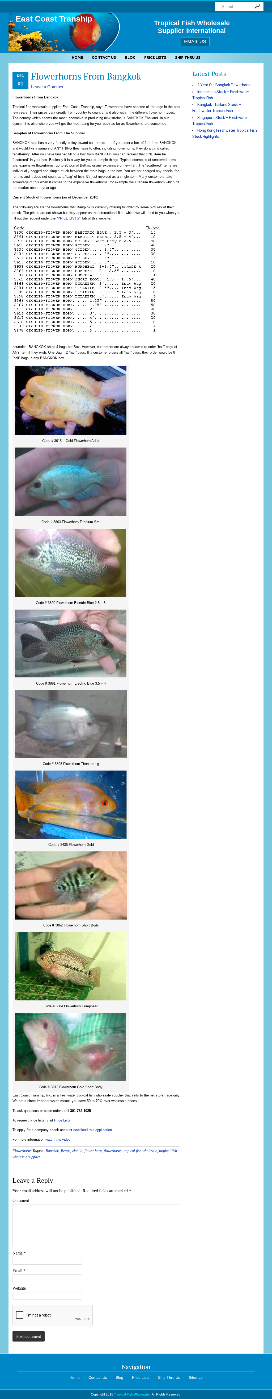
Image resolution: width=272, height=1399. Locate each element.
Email (19, 1270)
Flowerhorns (21, 1151)
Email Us (195, 41)
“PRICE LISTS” (68, 218)
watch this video (57, 1139)
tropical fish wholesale (140, 1151)
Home (77, 57)
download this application (92, 1130)
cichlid (77, 1151)
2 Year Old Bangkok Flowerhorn (223, 85)
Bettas (65, 1151)
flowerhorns (112, 1151)
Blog (130, 57)
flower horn (93, 1151)
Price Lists (155, 57)
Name (19, 1253)
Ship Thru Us (188, 57)
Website (19, 1288)
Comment (20, 1200)
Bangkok (52, 1151)
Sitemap (196, 1377)
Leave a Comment (48, 87)
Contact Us (104, 57)
